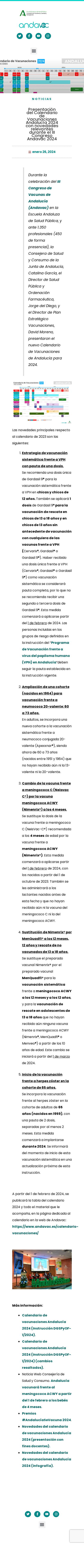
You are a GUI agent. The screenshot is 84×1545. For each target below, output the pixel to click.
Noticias (42, 99)
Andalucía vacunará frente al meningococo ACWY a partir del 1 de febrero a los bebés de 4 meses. (47, 1393)
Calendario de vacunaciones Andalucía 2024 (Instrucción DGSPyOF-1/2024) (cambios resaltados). (46, 1354)
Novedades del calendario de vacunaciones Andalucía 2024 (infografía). (46, 1459)
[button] (33, 51)
